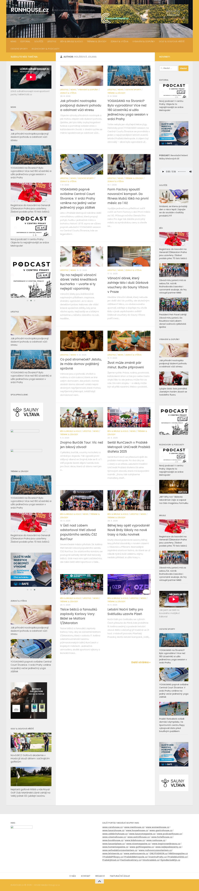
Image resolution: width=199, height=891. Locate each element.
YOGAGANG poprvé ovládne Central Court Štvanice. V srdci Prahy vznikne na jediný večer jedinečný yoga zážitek (78, 198)
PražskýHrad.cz (110, 866)
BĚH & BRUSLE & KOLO (71, 41)
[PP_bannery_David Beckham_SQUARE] (31, 277)
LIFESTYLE (51, 41)
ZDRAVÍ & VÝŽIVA (119, 41)
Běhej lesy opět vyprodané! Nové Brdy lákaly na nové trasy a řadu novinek (129, 530)
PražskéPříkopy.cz (113, 863)
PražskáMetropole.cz (135, 863)
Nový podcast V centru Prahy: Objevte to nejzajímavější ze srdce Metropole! (30, 242)
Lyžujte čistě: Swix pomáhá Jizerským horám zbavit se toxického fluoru (173, 391)
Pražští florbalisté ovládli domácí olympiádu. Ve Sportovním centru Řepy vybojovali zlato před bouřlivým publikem (172, 725)
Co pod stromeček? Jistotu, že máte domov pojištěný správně (81, 364)
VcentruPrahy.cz (158, 863)
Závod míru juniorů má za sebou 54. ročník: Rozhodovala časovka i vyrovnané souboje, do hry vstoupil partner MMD (173, 286)
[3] (31, 573)
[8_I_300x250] (173, 144)
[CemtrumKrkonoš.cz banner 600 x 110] (144, 13)
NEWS (13, 41)
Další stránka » (140, 662)
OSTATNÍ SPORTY (19, 48)
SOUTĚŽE (38, 41)
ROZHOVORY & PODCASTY (45, 48)
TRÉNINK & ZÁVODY (96, 41)
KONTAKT (85, 882)
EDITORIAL (25, 41)
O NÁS (72, 882)
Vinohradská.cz (150, 866)
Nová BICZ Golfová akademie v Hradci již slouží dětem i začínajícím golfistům (30, 765)
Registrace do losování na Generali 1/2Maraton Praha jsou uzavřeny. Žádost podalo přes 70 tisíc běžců (30, 208)
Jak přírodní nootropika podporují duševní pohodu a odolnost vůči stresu (80, 105)
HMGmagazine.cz (178, 860)
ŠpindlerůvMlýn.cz (170, 866)
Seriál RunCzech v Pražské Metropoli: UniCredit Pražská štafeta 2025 (129, 447)
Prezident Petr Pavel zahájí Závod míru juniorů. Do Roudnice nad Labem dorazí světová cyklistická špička (172, 320)
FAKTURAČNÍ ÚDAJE (120, 882)
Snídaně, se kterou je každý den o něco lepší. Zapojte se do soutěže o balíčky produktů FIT (173, 211)
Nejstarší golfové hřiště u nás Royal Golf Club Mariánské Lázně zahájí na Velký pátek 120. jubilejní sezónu (30, 799)
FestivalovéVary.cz (130, 866)
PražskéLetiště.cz (177, 863)
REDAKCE (100, 882)
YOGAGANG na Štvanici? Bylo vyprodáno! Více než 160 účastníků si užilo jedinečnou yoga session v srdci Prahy (128, 110)
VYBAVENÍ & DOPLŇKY (143, 41)
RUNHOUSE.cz (30, 10)
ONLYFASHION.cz (158, 860)
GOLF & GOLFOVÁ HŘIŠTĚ (172, 41)
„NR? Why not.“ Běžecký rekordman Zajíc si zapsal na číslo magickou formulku (173, 499)
